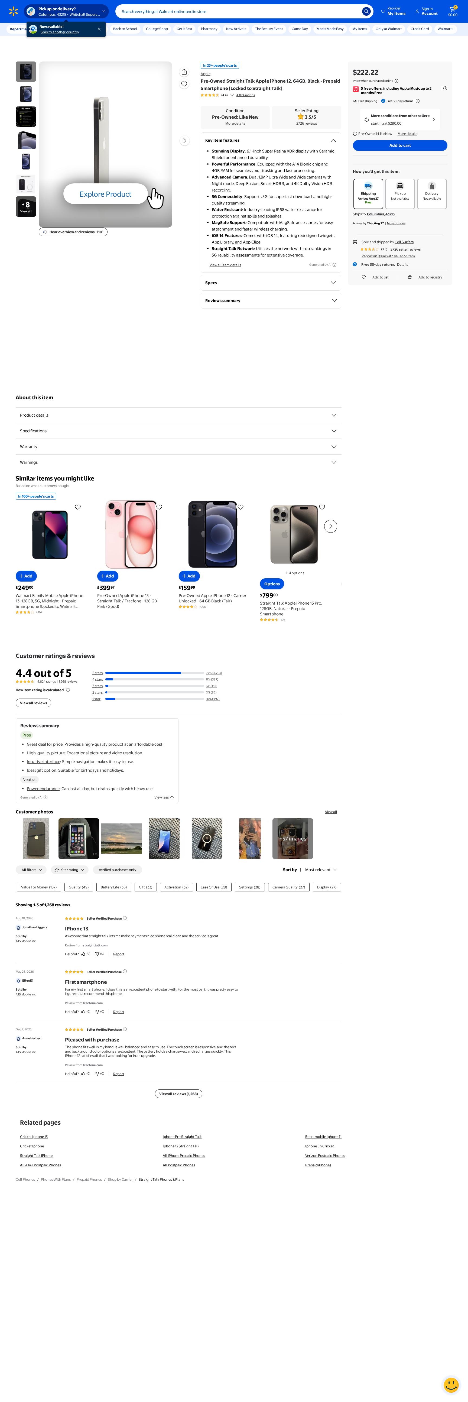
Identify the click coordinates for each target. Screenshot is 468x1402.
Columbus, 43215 (381, 214)
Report (118, 954)
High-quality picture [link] (46, 752)
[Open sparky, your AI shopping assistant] (451, 1385)
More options (396, 223)
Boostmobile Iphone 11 (323, 1136)
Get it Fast (184, 29)
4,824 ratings (245, 95)
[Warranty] (334, 446)
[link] (292, 838)
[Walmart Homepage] (13, 11)
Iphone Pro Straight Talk (182, 1136)
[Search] (366, 11)
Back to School (125, 29)
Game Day (300, 29)
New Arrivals (236, 29)
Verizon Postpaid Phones (325, 1155)
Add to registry (430, 277)
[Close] (100, 29)
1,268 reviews (68, 681)
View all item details (225, 265)
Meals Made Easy (330, 29)
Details (402, 264)
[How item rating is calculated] (68, 690)
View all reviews (33, 703)
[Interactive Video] (26, 71)
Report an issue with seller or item (388, 256)
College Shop (157, 29)
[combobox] (244, 11)
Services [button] (54, 29)
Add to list (380, 277)
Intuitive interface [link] (43, 761)
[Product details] (334, 415)
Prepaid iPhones (318, 1165)
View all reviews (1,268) (178, 1094)
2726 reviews (306, 123)
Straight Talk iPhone (36, 1155)
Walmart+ (446, 29)
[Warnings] (334, 462)
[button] (394, 11)
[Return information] (416, 101)
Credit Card (420, 29)
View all (331, 812)
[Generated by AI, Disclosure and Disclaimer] (334, 265)
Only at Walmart (389, 29)
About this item (34, 397)
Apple (205, 74)
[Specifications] (334, 431)
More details (235, 123)
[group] (228, 95)
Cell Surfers (404, 242)
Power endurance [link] (43, 788)
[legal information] (396, 81)
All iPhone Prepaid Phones (184, 1155)
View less (161, 797)
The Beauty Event (269, 29)
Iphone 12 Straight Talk (181, 1146)
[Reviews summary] (232, 95)
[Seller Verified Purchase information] (125, 918)
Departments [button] (21, 29)
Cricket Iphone (32, 1146)
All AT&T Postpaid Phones (40, 1165)
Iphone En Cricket (319, 1146)
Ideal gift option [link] (41, 770)
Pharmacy (209, 29)
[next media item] (185, 140)
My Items (359, 29)
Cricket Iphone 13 (34, 1136)
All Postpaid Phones (179, 1165)
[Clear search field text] (353, 11)
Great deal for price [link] (45, 744)
